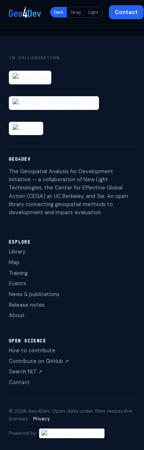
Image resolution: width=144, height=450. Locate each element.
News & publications (34, 294)
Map (14, 262)
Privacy (41, 419)
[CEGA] (30, 77)
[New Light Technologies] (54, 103)
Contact (126, 12)
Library (17, 251)
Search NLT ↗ (25, 371)
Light (93, 12)
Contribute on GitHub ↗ (39, 361)
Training (18, 273)
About (17, 315)
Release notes (27, 305)
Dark (59, 12)
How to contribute (32, 350)
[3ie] (26, 128)
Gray (76, 12)
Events (17, 283)
